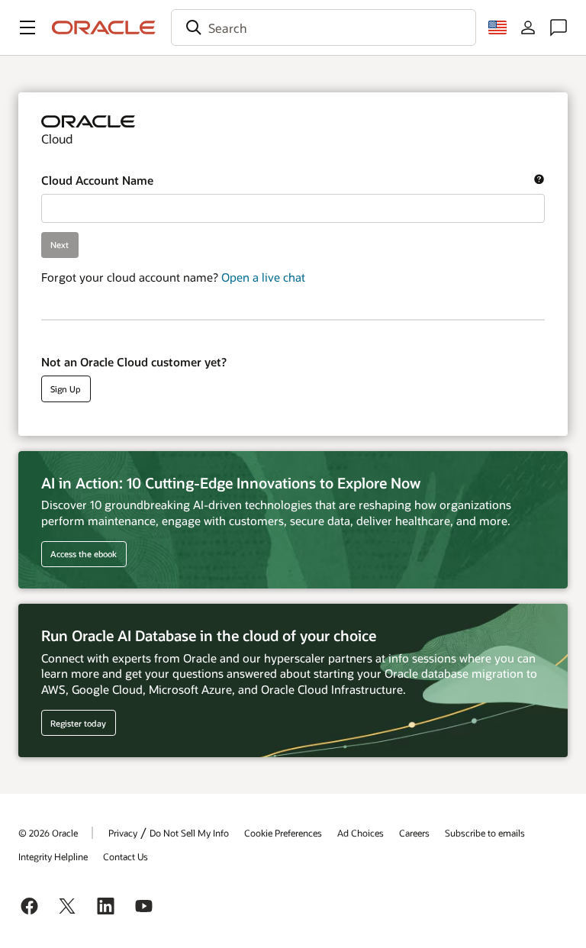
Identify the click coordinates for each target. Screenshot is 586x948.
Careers (414, 833)
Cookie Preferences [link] (283, 833)
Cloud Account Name (282, 181)
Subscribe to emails (485, 833)
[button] (27, 27)
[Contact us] (558, 27)
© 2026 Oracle (48, 833)
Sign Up (65, 389)
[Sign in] (528, 27)
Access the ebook (83, 553)
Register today (74, 723)
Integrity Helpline (53, 856)
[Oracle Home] (104, 27)
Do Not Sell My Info (189, 833)
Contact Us (125, 856)
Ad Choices (360, 833)
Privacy (122, 833)
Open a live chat (263, 277)
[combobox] (323, 27)
